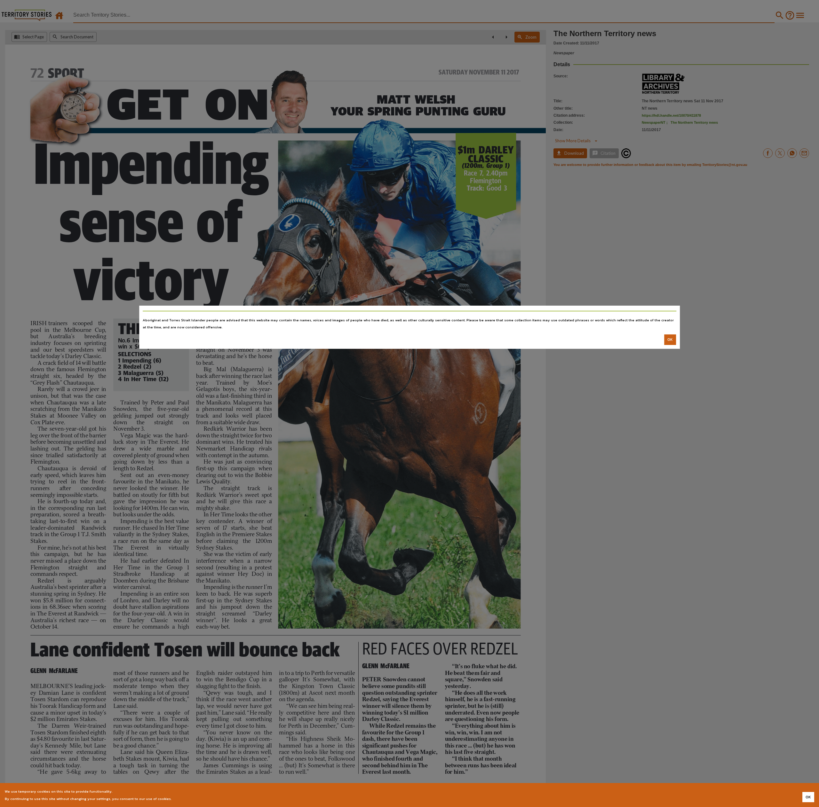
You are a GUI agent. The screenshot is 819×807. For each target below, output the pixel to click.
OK (670, 339)
